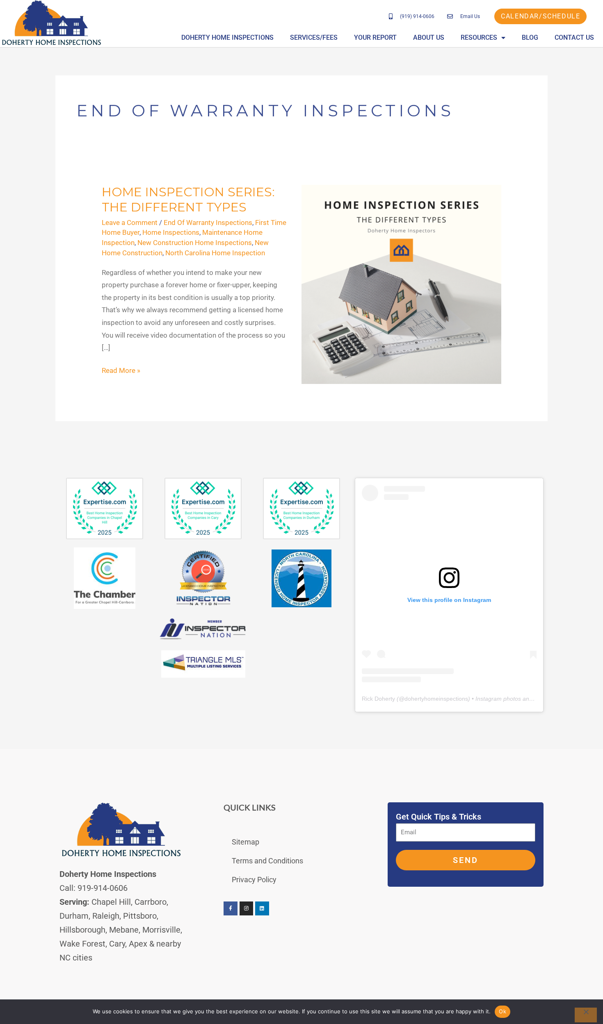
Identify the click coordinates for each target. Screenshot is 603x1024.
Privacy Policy (254, 879)
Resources (479, 37)
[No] (586, 1015)
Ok (502, 1011)
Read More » (121, 369)
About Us (428, 37)
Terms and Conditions (267, 860)
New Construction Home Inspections (194, 242)
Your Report (375, 37)
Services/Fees (314, 37)
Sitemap (245, 842)
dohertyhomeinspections (436, 698)
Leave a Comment (130, 222)
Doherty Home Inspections (227, 37)
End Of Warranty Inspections (208, 222)
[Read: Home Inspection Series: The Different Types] (401, 284)
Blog (530, 37)
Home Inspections (170, 232)
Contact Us (574, 37)
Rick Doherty (378, 698)
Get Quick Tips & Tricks (438, 817)
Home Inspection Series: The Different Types (188, 199)
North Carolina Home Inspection (215, 253)
